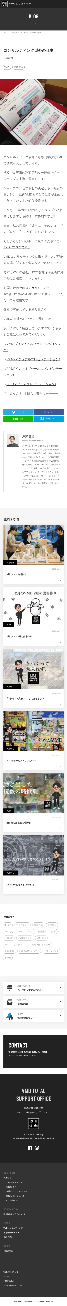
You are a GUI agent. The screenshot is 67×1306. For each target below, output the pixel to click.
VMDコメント (25, 938)
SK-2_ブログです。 (16, 247)
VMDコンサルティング (15, 944)
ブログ (6, 1276)
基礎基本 (18, 67)
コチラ (30, 287)
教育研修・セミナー (41, 944)
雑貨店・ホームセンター (16, 1196)
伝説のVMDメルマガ (29, 951)
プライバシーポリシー (12, 1285)
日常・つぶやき (51, 951)
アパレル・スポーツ (14, 1182)
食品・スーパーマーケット (17, 1191)
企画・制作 (9, 951)
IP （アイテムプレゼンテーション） (31, 384)
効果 (53, 931)
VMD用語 (41, 938)
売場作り (52, 925)
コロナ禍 (38, 925)
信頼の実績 (8, 1251)
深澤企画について (10, 1272)
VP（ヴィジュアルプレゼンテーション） (33, 359)
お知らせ (8, 938)
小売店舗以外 (11, 1200)
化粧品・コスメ (12, 1187)
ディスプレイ (22, 925)
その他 (7, 957)
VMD (6, 67)
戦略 (30, 931)
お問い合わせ (9, 1281)
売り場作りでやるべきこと (14, 1214)
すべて (7, 925)
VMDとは (9, 931)
